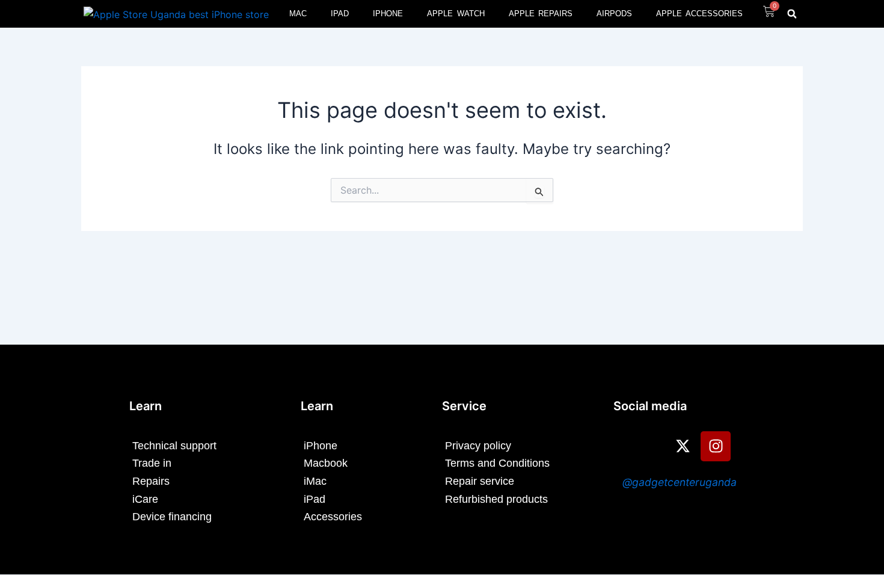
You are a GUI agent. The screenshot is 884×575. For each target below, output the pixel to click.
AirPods (614, 13)
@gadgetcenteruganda (679, 482)
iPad (340, 13)
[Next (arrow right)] (863, 287)
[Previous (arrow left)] (21, 287)
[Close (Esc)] (871, 13)
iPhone (388, 13)
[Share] (844, 13)
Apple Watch (456, 13)
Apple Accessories (699, 13)
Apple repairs (541, 13)
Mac (298, 13)
